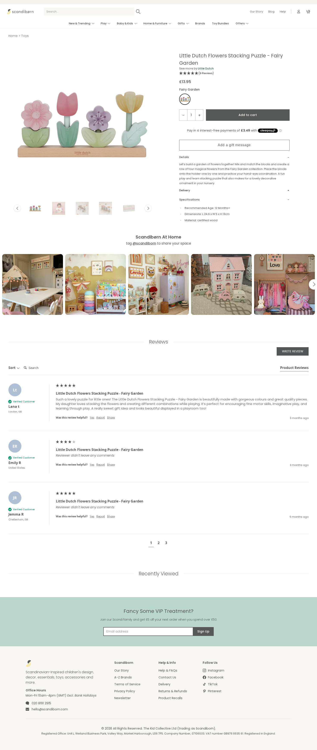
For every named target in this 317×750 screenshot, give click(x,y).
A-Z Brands (123, 677)
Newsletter (122, 698)
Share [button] (111, 417)
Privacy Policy (124, 691)
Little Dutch (206, 68)
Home (13, 36)
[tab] (294, 368)
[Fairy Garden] (184, 100)
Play (104, 23)
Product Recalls (170, 698)
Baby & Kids (125, 23)
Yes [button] (92, 417)
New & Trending (79, 23)
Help (283, 11)
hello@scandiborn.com (50, 709)
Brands (200, 23)
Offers (240, 23)
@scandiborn (144, 243)
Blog (271, 11)
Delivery (164, 684)
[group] (158, 407)
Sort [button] (12, 367)
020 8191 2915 (41, 703)
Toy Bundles (220, 23)
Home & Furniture (155, 23)
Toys (25, 36)
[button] (35, 208)
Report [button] (100, 417)
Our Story (256, 11)
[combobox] (89, 12)
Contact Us (167, 677)
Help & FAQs (167, 670)
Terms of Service (127, 684)
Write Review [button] (292, 351)
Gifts (181, 23)
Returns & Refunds (172, 691)
